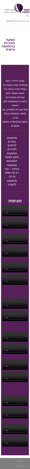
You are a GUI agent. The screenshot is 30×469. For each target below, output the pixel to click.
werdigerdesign (25, 460)
